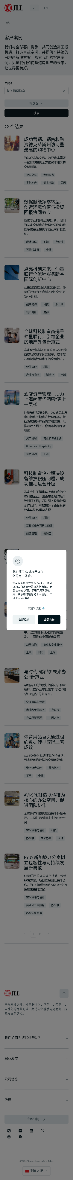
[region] (36, 590)
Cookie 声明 (23, 598)
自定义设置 (36, 608)
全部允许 (49, 620)
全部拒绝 (24, 620)
